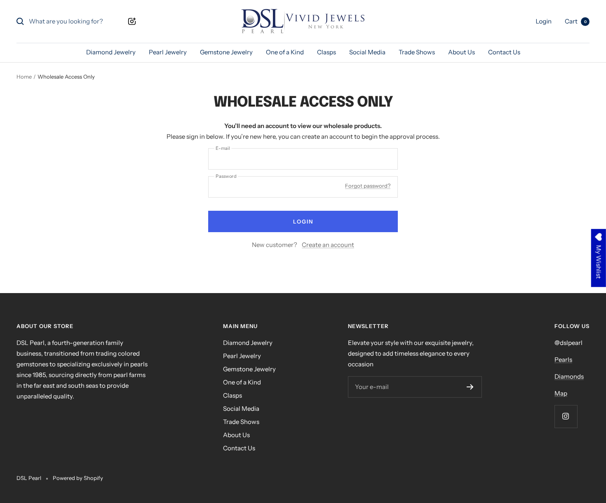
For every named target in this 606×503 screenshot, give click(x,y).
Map (560, 393)
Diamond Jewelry (111, 52)
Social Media (367, 52)
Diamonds (569, 376)
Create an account (328, 245)
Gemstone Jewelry (226, 52)
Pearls (563, 359)
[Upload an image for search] (132, 21)
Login (303, 221)
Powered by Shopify (78, 478)
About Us (461, 52)
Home (24, 76)
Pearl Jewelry (168, 52)
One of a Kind (285, 52)
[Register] (470, 387)
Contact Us (504, 52)
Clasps (326, 52)
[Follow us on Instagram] (565, 416)
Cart (576, 21)
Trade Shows (417, 52)
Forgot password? (367, 185)
